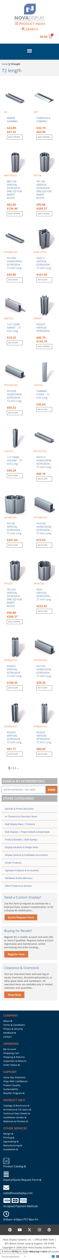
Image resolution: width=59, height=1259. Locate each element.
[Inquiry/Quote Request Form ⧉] (6, 1174)
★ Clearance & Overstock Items (21, 816)
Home (5, 63)
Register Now (16, 954)
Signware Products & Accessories (22, 870)
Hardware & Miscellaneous (18, 878)
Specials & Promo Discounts (19, 808)
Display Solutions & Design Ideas (21, 847)
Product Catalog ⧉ (14, 1166)
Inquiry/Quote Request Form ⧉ (22, 1180)
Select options (14, 137)
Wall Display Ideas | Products (20, 824)
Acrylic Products (13, 862)
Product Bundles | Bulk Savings (21, 839)
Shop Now (14, 995)
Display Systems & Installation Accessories (26, 855)
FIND (51, 790)
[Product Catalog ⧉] (6, 1161)
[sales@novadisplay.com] (6, 1188)
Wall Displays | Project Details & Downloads (27, 831)
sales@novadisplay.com (18, 1193)
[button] (29, 51)
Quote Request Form (21, 917)
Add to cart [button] (13, 280)
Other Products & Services (18, 885)
